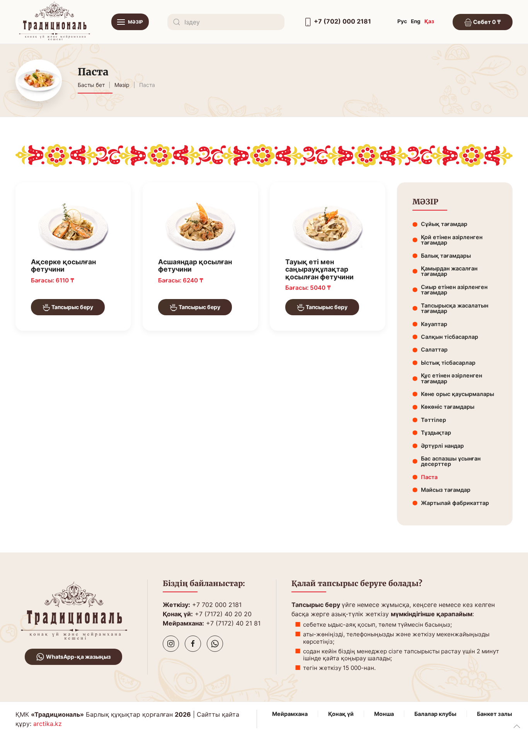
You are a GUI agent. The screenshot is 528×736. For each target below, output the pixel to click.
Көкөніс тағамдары (447, 406)
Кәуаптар (434, 324)
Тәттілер (433, 419)
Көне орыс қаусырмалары (457, 394)
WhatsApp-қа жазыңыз (78, 656)
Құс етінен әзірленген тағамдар (451, 378)
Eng (416, 21)
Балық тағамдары (446, 255)
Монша (384, 714)
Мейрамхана (290, 714)
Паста (429, 477)
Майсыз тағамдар (445, 489)
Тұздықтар (436, 432)
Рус (402, 21)
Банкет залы (494, 714)
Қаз (429, 21)
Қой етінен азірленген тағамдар (451, 240)
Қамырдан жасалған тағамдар (449, 271)
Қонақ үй (341, 714)
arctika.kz (47, 724)
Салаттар (434, 349)
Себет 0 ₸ (486, 22)
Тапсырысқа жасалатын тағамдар (454, 308)
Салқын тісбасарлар (449, 336)
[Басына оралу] (54, 22)
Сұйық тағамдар (444, 224)
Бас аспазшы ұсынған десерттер (450, 461)
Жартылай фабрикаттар (455, 503)
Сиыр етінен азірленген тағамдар (454, 290)
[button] (130, 22)
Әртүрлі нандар (442, 445)
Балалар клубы (435, 714)
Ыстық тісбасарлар (448, 362)
